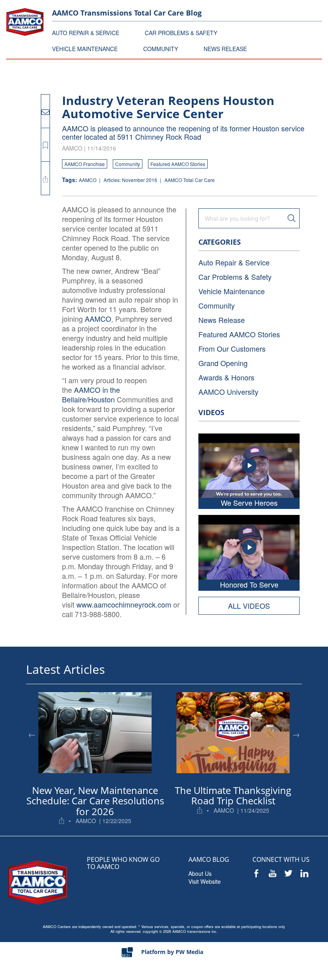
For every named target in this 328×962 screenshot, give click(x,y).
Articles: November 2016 (131, 179)
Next (296, 734)
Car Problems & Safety (235, 276)
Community (127, 163)
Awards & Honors (226, 377)
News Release (221, 320)
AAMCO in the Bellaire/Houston (91, 394)
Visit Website (204, 881)
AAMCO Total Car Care (189, 179)
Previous (32, 734)
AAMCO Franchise (84, 163)
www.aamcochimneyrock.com (123, 604)
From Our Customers (232, 348)
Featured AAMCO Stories (177, 163)
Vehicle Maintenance (231, 291)
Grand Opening (223, 363)
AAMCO (88, 179)
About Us (200, 873)
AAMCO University (228, 391)
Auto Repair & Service (234, 262)
